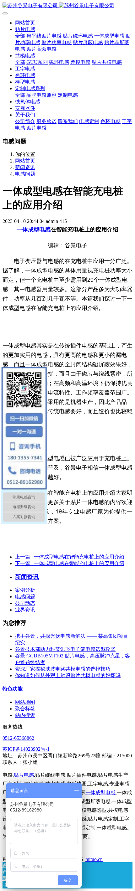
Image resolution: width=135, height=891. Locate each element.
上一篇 (69, 556)
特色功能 (13, 688)
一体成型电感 (34, 229)
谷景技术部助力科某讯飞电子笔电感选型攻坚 (65, 649)
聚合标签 (25, 708)
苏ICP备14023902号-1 (26, 749)
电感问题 (25, 174)
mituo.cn (94, 859)
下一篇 (69, 563)
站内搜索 (25, 715)
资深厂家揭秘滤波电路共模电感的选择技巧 (63, 669)
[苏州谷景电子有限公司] (67, 6)
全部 (20, 36)
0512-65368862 (18, 738)
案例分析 (25, 590)
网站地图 (25, 702)
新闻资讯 (25, 167)
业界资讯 (25, 609)
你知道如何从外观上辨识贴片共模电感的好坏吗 (68, 675)
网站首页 (25, 22)
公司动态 (25, 603)
